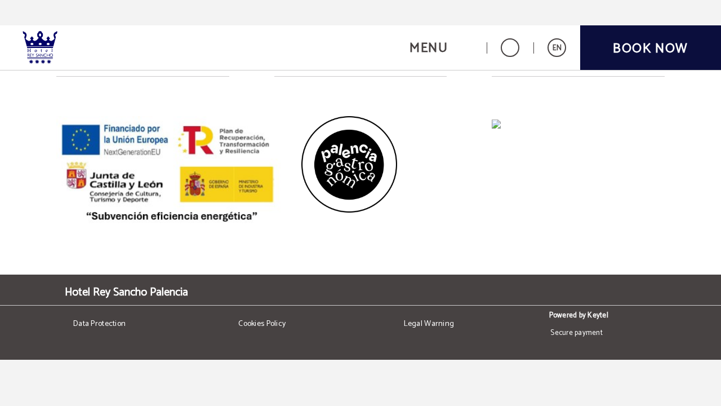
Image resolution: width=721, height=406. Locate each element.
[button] (441, 47)
